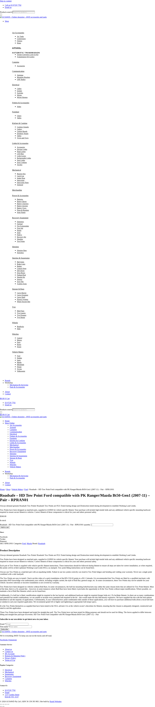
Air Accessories (18, 33)
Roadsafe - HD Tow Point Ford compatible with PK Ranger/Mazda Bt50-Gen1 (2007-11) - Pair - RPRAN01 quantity (45, 525)
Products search (6, 12)
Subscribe (4, 629)
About (7, 392)
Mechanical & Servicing (19, 385)
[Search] (1, 14)
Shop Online (10, 423)
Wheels (15, 323)
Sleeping (15, 247)
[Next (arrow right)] (3, 706)
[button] (77, 537)
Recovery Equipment (20, 218)
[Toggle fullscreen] (3, 704)
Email (3, 624)
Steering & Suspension (21, 258)
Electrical (15, 85)
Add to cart (5, 527)
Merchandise (17, 190)
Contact (8, 394)
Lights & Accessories (20, 143)
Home (7, 421)
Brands (7, 381)
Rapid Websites (56, 701)
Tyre (14, 307)
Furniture (15, 112)
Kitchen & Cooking (19, 123)
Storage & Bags (18, 289)
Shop (7, 21)
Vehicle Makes (17, 352)
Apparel (16, 48)
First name (4, 627)
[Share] (6, 704)
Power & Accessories (20, 196)
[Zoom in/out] (1, 704)
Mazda (29, 543)
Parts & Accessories (17, 387)
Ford (26, 489)
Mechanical (16, 170)
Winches (15, 334)
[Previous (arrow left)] (1, 706)
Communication (18, 71)
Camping (15, 62)
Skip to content (6, 1)
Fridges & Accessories (20, 103)
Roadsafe (41, 543)
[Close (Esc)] (8, 704)
